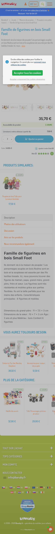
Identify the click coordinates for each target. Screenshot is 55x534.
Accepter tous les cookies (27, 73)
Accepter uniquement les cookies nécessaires (27, 79)
